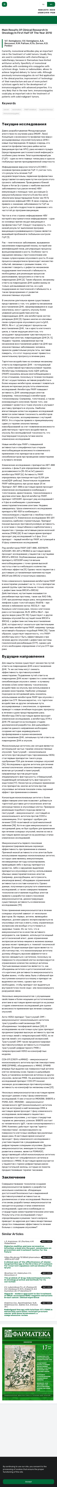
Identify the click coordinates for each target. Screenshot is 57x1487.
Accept (28, 1482)
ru (43, 4)
